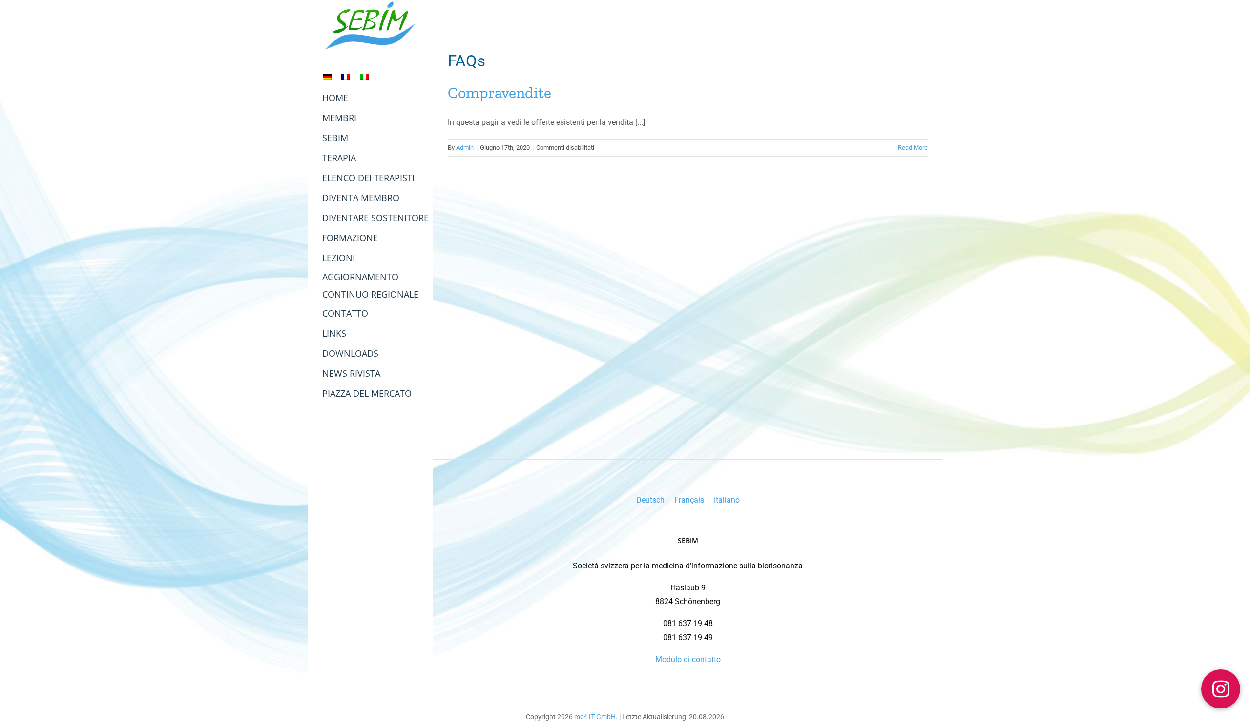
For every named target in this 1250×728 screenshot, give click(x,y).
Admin (465, 147)
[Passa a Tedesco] (327, 76)
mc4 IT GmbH (595, 717)
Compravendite (499, 92)
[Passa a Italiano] (364, 76)
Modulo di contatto (688, 659)
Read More (913, 147)
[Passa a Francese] (345, 76)
